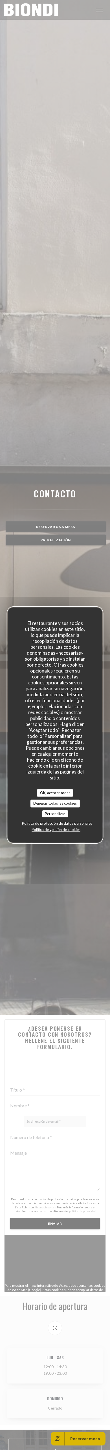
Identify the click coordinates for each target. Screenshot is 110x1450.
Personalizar (55, 813)
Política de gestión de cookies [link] (56, 829)
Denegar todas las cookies (55, 803)
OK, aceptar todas (55, 792)
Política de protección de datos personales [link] (57, 823)
